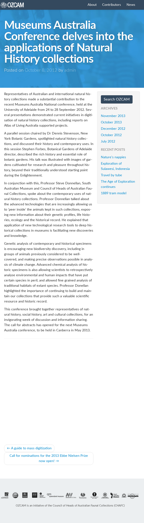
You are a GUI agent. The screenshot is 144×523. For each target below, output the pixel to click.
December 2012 (113, 129)
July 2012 (108, 141)
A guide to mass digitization (29, 448)
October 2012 (111, 135)
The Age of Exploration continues (118, 184)
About (92, 5)
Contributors (111, 5)
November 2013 (113, 116)
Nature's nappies (113, 157)
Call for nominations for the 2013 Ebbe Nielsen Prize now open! (49, 458)
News (131, 5)
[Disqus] (48, 391)
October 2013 (111, 122)
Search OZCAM (117, 99)
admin (70, 70)
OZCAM (17, 5)
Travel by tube (111, 175)
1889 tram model (113, 193)
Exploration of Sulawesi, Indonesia (115, 166)
